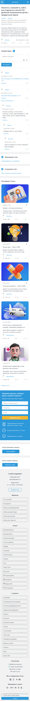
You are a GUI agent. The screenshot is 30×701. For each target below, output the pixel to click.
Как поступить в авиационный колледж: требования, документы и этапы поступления (14, 326)
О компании (6, 597)
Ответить (7, 65)
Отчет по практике (8, 542)
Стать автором (11, 451)
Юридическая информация (10, 610)
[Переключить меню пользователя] (2, 2)
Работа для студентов (9, 520)
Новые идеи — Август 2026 (11, 247)
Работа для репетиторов (10, 512)
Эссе (4, 563)
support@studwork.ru (15, 479)
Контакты (5, 647)
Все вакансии (7, 503)
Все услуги (6, 571)
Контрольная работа (9, 538)
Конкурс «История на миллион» (13, 208)
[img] (28, 72)
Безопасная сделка (8, 622)
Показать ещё (5, 385)
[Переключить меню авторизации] (28, 2)
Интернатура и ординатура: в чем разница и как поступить (13, 367)
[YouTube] (20, 680)
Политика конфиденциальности (12, 606)
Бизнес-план (6, 567)
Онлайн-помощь (7, 555)
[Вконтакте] (10, 680)
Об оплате (6, 618)
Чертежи (5, 559)
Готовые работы (9, 575)
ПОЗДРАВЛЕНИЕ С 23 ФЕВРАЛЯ (10, 161)
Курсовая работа (8, 534)
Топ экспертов (7, 631)
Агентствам (6, 635)
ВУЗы (4, 651)
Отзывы (5, 626)
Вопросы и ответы (8, 643)
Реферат (5, 546)
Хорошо (15, 698)
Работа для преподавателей (11, 508)
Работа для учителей (9, 516)
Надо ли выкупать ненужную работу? (11, 173)
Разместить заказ (15, 418)
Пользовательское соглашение (11, 601)
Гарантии (5, 614)
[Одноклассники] (13, 680)
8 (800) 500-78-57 (15, 477)
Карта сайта (6, 655)
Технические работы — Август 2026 (14, 286)
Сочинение (6, 550)
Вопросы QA (8, 584)
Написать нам (15, 490)
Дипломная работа (8, 530)
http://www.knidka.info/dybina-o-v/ (10, 95)
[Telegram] (17, 680)
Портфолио (8, 579)
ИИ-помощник (9, 588)
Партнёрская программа (10, 639)
